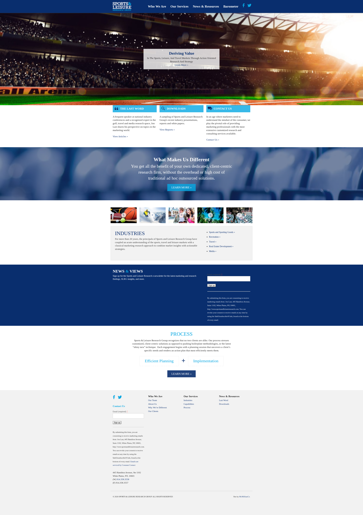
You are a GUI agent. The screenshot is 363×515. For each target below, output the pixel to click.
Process (187, 407)
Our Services (179, 6)
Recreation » (214, 237)
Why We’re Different (157, 407)
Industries (188, 400)
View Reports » (167, 129)
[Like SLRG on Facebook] (243, 5)
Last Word (223, 400)
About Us (152, 404)
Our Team (152, 400)
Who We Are (157, 6)
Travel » (212, 241)
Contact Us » (212, 139)
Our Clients (153, 411)
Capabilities (189, 404)
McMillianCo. (244, 497)
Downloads (224, 404)
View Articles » (120, 136)
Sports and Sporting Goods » (222, 232)
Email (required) (214, 274)
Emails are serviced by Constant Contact (234, 320)
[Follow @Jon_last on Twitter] (249, 5)
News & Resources (206, 6)
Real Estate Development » (221, 246)
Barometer (230, 6)
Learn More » (181, 65)
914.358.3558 (123, 479)
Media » (212, 251)
